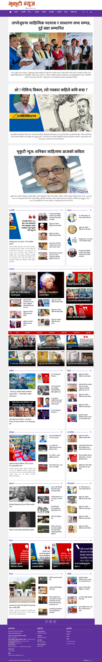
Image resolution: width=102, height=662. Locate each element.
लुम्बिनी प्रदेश (64, 333)
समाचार (16, 12)
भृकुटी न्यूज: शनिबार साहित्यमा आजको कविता (49, 348)
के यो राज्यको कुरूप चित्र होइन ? (61, 565)
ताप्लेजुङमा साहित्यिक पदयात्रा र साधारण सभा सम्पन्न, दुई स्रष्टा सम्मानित (22, 347)
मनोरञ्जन (44, 12)
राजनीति (23, 12)
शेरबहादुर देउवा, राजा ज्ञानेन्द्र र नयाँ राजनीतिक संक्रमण (78, 347)
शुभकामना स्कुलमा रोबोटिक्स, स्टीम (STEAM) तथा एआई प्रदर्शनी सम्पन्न (79, 299)
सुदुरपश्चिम (88, 333)
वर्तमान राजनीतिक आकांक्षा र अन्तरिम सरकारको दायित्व (38, 563)
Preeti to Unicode (71, 641)
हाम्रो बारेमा (69, 632)
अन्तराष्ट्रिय (51, 12)
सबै (61, 210)
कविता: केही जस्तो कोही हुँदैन (77, 317)
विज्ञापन (68, 639)
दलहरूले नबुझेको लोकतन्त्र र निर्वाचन (17, 565)
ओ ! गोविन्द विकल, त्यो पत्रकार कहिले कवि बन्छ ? (21, 364)
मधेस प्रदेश (27, 333)
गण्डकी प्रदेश (52, 333)
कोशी (17, 333)
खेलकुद (37, 12)
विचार (65, 12)
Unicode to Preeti (71, 644)
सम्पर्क (68, 637)
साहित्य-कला (73, 12)
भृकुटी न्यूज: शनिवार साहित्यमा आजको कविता (48, 294)
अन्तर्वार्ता (59, 12)
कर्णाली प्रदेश (76, 333)
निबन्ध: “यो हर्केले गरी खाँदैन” (77, 284)
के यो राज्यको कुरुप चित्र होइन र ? (82, 565)
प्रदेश (29, 12)
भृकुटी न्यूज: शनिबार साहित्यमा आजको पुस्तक (20, 294)
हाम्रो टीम (68, 634)
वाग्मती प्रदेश (39, 333)
